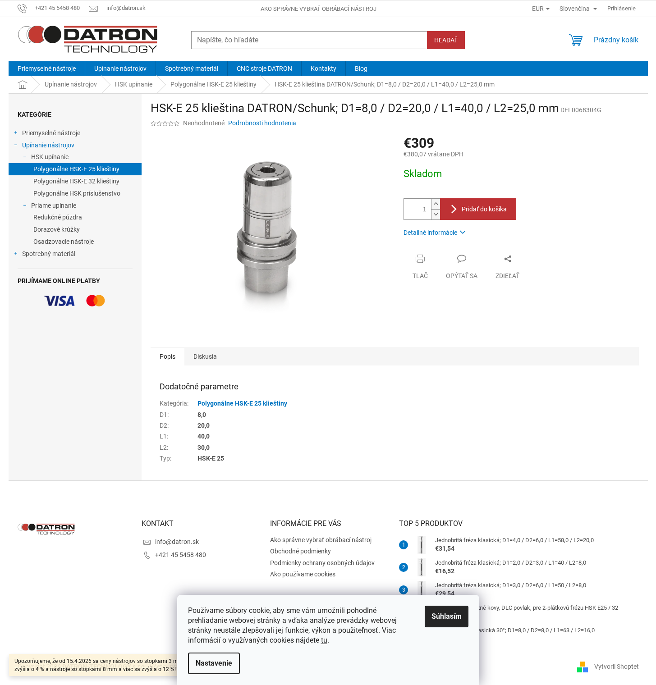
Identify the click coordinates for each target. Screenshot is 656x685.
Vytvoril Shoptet (616, 666)
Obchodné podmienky (300, 551)
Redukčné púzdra (57, 217)
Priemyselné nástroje (51, 133)
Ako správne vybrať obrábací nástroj (318, 8)
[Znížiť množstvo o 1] (435, 214)
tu (324, 640)
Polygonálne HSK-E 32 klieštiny (76, 181)
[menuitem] (47, 68)
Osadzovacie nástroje (63, 241)
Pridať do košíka (484, 209)
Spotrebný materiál (48, 253)
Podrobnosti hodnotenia (262, 123)
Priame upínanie (53, 205)
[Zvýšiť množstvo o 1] (435, 204)
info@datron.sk (177, 541)
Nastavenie (214, 663)
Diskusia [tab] (205, 356)
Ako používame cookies (302, 574)
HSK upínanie (50, 156)
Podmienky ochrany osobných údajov (322, 562)
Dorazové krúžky (56, 229)
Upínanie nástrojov (48, 145)
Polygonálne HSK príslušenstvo (76, 193)
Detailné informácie (430, 232)
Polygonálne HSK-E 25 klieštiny (76, 169)
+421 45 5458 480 (180, 554)
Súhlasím (446, 616)
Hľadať (446, 40)
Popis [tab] (167, 356)
